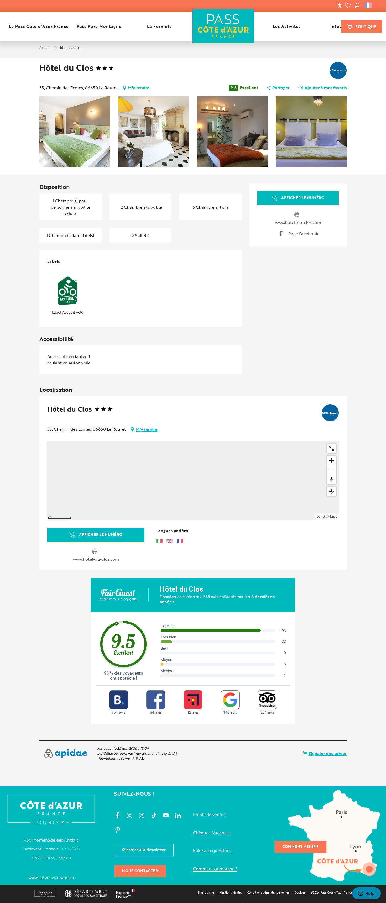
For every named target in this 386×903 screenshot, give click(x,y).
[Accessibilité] (339, 5)
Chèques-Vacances (212, 833)
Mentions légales (230, 892)
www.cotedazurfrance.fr (51, 877)
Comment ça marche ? (215, 869)
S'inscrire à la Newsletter (144, 850)
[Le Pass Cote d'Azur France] (223, 26)
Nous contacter (140, 871)
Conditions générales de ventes (268, 892)
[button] (357, 5)
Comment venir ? (300, 846)
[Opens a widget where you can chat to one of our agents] (366, 893)
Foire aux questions (212, 851)
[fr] (368, 5)
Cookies (300, 892)
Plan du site (206, 892)
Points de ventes (209, 815)
